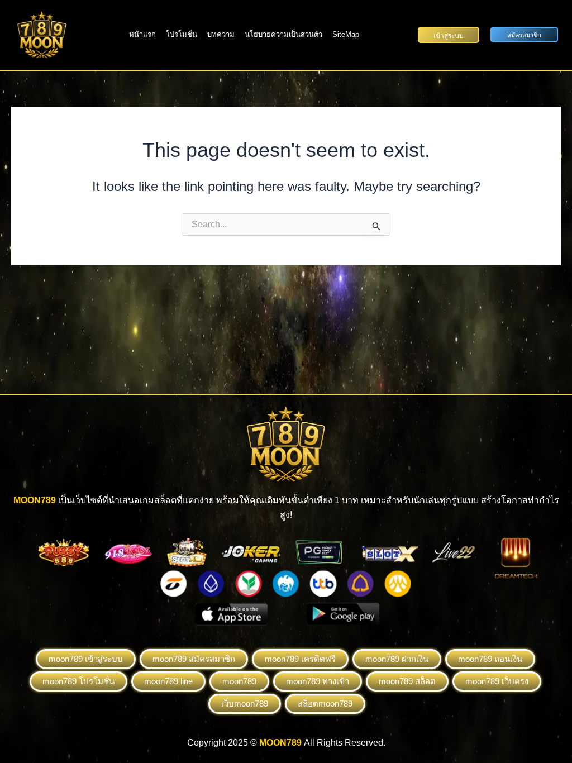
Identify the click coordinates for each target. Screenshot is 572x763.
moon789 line (168, 681)
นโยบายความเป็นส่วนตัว (283, 34)
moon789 (239, 681)
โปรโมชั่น (181, 34)
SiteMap (345, 34)
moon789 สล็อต (407, 681)
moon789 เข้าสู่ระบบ (86, 659)
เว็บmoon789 (244, 703)
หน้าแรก (142, 34)
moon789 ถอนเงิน (490, 659)
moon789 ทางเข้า (317, 681)
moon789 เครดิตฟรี (300, 659)
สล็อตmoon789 (325, 703)
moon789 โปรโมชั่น (78, 681)
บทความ (221, 34)
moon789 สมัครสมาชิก (193, 659)
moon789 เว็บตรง (496, 681)
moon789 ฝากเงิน (396, 659)
